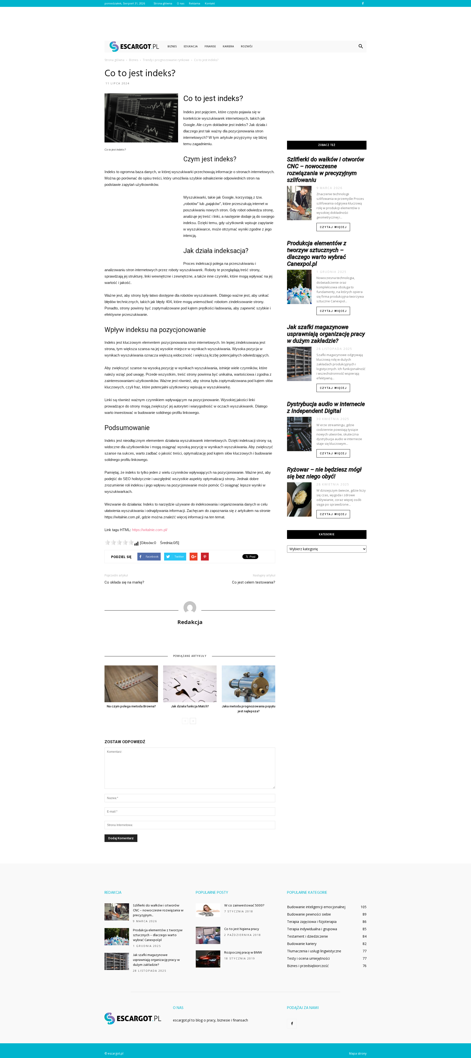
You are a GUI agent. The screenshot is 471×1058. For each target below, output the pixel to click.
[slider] (119, 542)
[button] (360, 46)
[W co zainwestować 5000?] (208, 910)
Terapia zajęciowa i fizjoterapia (312, 921)
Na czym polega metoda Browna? (131, 706)
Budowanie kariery (301, 943)
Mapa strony (357, 1053)
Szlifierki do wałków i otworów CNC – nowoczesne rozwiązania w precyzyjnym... (158, 910)
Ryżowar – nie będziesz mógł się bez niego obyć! (324, 473)
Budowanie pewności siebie (309, 914)
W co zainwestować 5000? (244, 905)
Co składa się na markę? (124, 582)
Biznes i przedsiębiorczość (308, 965)
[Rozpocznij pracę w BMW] (208, 959)
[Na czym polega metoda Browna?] (131, 683)
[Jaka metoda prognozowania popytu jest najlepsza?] (248, 683)
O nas (180, 3)
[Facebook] (362, 3)
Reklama (194, 3)
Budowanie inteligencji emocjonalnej (316, 907)
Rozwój (246, 46)
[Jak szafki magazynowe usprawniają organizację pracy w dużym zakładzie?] (117, 961)
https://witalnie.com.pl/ (149, 530)
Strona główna (163, 3)
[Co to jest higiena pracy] (208, 935)
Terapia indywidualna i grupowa (312, 929)
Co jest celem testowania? (253, 582)
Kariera (228, 46)
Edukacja (191, 46)
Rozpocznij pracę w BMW (243, 953)
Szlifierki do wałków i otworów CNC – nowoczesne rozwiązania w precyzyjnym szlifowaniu (325, 169)
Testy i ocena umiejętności (308, 958)
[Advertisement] (235, 24)
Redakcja (190, 621)
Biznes (172, 46)
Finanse (210, 46)
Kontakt (210, 3)
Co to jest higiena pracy (241, 929)
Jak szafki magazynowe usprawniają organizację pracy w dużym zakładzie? (326, 334)
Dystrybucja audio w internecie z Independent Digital (326, 407)
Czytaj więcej (333, 227)
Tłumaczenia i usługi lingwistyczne (314, 951)
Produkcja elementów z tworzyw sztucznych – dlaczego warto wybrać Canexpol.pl (316, 253)
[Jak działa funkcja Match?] (190, 683)
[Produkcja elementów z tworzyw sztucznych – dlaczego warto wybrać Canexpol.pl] (117, 936)
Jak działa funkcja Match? (190, 706)
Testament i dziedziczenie (307, 936)
